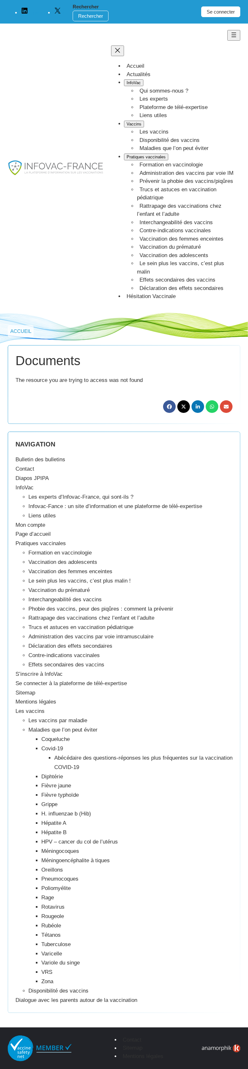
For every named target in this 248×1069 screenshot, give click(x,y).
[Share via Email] (226, 406)
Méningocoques (60, 851)
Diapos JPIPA (32, 478)
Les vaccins (30, 711)
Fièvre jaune (56, 786)
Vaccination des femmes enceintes (70, 571)
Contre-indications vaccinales (64, 655)
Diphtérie (52, 777)
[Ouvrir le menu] (233, 35)
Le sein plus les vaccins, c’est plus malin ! (79, 581)
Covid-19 (52, 748)
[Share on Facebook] (169, 406)
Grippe (49, 804)
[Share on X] (183, 406)
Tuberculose (56, 944)
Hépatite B (54, 832)
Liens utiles (42, 516)
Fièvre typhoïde (60, 795)
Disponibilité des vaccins (58, 991)
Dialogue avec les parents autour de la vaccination (76, 1000)
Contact (25, 469)
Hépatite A (53, 823)
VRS (46, 972)
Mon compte (30, 525)
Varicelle (51, 954)
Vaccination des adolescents (62, 562)
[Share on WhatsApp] (212, 406)
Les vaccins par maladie (57, 720)
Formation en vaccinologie (60, 553)
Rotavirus (53, 907)
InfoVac (25, 488)
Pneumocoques (59, 879)
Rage (47, 897)
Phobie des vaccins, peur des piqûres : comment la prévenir (100, 609)
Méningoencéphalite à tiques (75, 860)
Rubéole (51, 926)
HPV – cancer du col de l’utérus (79, 842)
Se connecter (221, 12)
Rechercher (86, 6)
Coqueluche (55, 739)
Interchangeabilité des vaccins (65, 599)
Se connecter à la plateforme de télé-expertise (71, 683)
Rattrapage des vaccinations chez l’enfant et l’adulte (91, 618)
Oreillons (52, 870)
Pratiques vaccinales (41, 543)
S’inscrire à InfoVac (39, 674)
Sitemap (25, 693)
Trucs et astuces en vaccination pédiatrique (80, 627)
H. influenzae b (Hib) (66, 814)
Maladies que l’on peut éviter (63, 730)
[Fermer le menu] (117, 50)
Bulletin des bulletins (40, 459)
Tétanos (51, 935)
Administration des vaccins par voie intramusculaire (90, 637)
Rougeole (52, 916)
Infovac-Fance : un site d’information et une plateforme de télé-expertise (115, 506)
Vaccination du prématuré (59, 590)
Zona (47, 981)
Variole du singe (60, 963)
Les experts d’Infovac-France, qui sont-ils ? (80, 497)
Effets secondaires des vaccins (66, 665)
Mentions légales (36, 702)
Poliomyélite (56, 888)
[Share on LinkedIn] (197, 406)
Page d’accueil (33, 534)
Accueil (20, 331)
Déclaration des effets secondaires (70, 646)
